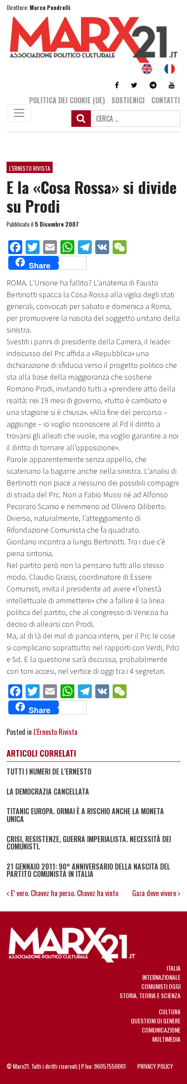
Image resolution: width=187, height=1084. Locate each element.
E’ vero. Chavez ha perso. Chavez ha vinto (63, 893)
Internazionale (161, 977)
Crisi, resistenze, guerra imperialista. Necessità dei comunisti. (89, 843)
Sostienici (128, 100)
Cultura (169, 1011)
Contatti (165, 100)
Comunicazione (161, 1029)
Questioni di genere (155, 1020)
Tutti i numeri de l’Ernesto (49, 772)
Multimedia (166, 1038)
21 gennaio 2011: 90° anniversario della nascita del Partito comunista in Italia (88, 870)
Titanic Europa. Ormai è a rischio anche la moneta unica (85, 815)
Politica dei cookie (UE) (67, 100)
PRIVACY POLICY (155, 1066)
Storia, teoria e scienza (150, 995)
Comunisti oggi (160, 986)
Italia (173, 967)
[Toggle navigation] (19, 113)
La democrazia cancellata (48, 792)
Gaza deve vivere (155, 893)
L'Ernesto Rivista (29, 168)
